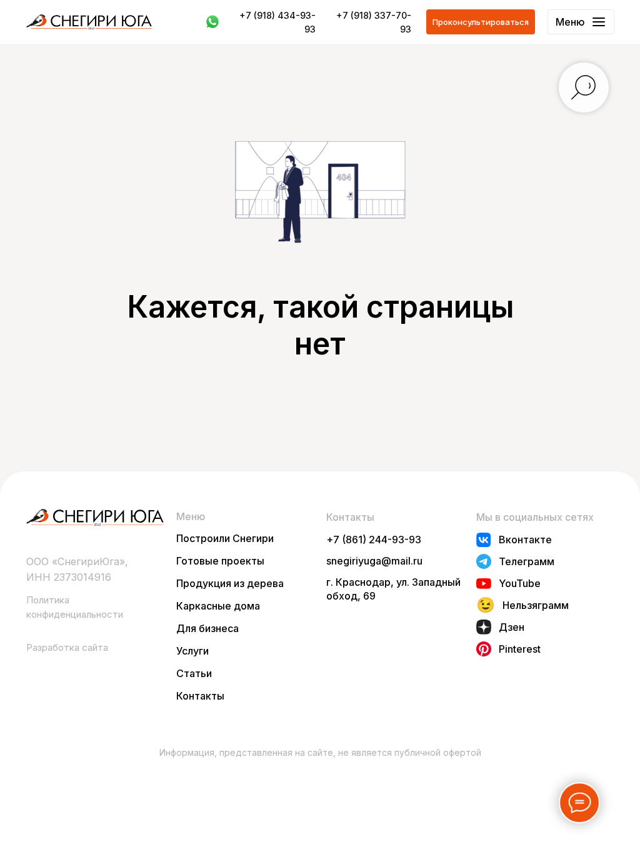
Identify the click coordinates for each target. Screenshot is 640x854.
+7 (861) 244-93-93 (373, 539)
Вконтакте (525, 539)
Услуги (192, 651)
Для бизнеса (207, 628)
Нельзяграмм (535, 605)
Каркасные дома (218, 606)
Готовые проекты (220, 561)
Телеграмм (526, 561)
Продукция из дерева (230, 583)
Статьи (194, 673)
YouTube (520, 583)
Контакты (200, 696)
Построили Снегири (225, 538)
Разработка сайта (67, 647)
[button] (480, 21)
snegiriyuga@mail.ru (374, 561)
